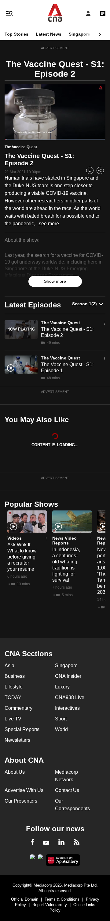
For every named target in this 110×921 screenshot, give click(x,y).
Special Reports (22, 729)
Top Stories (16, 34)
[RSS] (76, 843)
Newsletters (17, 740)
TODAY (13, 697)
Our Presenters (21, 801)
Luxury (62, 686)
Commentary (18, 708)
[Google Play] (32, 858)
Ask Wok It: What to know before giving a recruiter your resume (22, 557)
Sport (61, 718)
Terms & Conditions (62, 899)
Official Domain (24, 899)
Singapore (79, 34)
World (61, 729)
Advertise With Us (24, 790)
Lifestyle (14, 686)
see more (49, 223)
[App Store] (40, 858)
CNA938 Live (69, 697)
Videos (14, 538)
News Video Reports (64, 540)
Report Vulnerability (49, 904)
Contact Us (67, 790)
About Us (15, 772)
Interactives (67, 708)
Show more (55, 281)
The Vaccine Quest (60, 322)
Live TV (13, 718)
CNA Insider (68, 676)
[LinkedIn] (61, 843)
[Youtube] (46, 843)
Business (15, 676)
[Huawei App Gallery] (63, 860)
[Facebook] (32, 843)
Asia (9, 665)
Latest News (48, 34)
